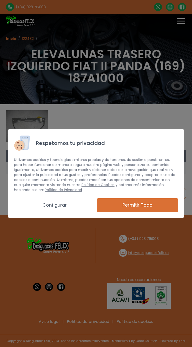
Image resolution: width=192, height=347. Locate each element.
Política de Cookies (98, 184)
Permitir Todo (137, 205)
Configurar (54, 205)
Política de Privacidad (63, 189)
